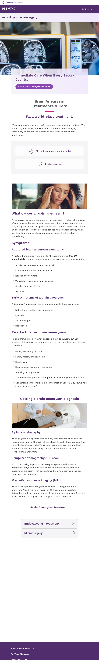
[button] (96, 17)
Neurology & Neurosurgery (19, 17)
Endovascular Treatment (41, 523)
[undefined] (49, 151)
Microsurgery (33, 533)
